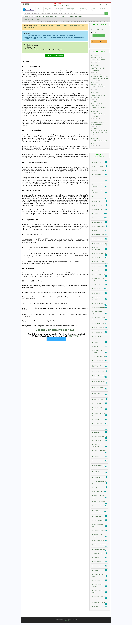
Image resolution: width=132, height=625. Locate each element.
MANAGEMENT (98, 423)
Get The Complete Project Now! (55, 55)
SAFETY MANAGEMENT (100, 545)
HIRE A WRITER (71, 9)
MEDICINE (96, 456)
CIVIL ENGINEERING (99, 266)
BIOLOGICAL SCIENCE (99, 226)
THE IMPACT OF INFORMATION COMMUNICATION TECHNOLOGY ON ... (99, 76)
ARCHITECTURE (98, 209)
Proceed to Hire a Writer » (56, 339)
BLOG (93, 9)
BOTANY (96, 230)
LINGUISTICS (97, 419)
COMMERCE (97, 270)
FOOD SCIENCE (98, 332)
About (100, 4)
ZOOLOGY (96, 606)
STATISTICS (97, 566)
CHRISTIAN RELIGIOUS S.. (100, 262)
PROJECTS (48, 9)
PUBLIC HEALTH (98, 516)
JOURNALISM (97, 403)
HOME (39, 9)
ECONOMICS (97, 289)
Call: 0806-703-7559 (99, 35)
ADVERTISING (97, 174)
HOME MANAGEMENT (99, 371)
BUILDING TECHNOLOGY (100, 243)
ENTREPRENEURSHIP (99, 307)
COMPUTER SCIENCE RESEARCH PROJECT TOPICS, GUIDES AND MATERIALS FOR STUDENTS (58, 16)
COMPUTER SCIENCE (39, 19)
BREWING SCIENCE (99, 235)
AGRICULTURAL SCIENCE (100, 197)
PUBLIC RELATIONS (99, 520)
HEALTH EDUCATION (99, 356)
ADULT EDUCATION (99, 170)
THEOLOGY (97, 580)
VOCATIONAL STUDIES (99, 602)
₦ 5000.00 (101, 29)
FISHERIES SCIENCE (99, 328)
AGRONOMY (97, 201)
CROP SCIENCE (98, 284)
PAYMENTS (83, 9)
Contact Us (106, 4)
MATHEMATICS (98, 440)
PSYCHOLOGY (97, 506)
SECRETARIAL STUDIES (100, 549)
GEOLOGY (96, 346)
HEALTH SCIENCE (98, 361)
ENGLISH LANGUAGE (99, 303)
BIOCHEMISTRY (98, 222)
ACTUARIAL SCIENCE (99, 166)
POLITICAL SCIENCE (99, 491)
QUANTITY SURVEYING (99, 530)
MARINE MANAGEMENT (100, 428)
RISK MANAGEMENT (99, 540)
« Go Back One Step (28, 16)
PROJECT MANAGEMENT (100, 501)
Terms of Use (66, 620)
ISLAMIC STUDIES (98, 399)
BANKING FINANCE (99, 218)
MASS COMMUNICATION (100, 436)
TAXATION (96, 570)
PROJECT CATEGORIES (29, 19)
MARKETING (97, 432)
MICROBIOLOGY (98, 461)
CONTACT (102, 9)
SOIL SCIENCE (97, 561)
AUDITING (96, 213)
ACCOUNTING (97, 162)
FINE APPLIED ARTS (99, 323)
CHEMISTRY (97, 257)
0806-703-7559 (74, 336)
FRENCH (96, 342)
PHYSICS (96, 487)
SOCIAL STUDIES (98, 553)
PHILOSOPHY (97, 477)
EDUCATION (97, 293)
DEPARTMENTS (58, 9)
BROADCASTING (98, 239)
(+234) (60, 5)
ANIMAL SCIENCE (98, 205)
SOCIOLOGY (97, 557)
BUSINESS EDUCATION (100, 253)
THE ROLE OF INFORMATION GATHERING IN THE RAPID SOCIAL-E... (99, 122)
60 (99, 32)
